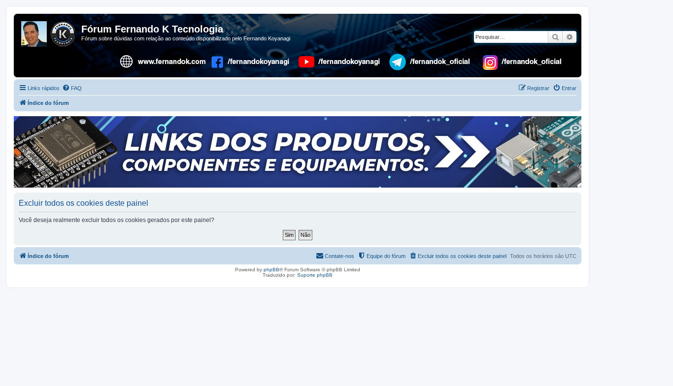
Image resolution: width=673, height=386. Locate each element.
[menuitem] (72, 88)
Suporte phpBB (315, 275)
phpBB (271, 269)
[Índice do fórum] (48, 32)
